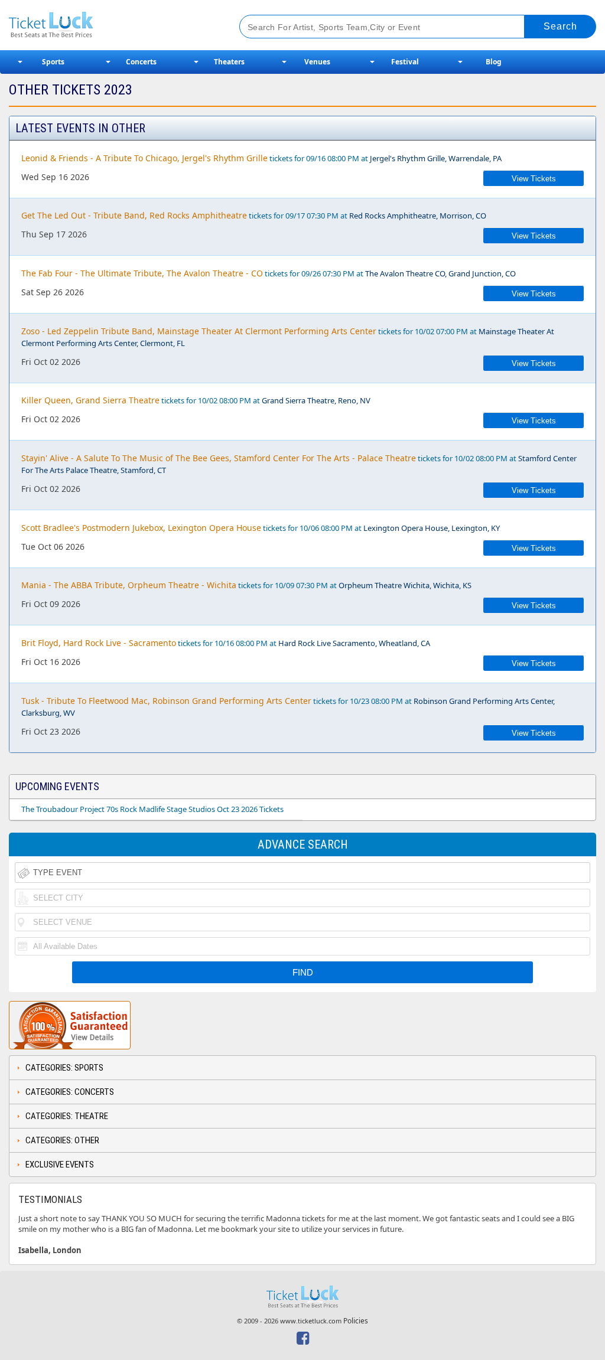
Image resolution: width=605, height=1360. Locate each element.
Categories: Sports (64, 1067)
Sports (53, 62)
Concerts (141, 62)
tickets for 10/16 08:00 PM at (225, 642)
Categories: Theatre (66, 1116)
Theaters (229, 62)
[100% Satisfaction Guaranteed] (70, 1025)
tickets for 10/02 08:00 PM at (195, 400)
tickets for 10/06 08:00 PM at (260, 527)
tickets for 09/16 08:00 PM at (261, 158)
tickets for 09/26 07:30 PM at (268, 273)
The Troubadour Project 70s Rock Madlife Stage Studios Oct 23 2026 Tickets (152, 809)
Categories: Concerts (69, 1092)
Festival (405, 62)
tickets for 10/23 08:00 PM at (288, 706)
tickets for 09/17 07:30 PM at (253, 215)
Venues (317, 62)
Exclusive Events (59, 1164)
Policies (355, 1321)
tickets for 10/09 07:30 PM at (246, 585)
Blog (494, 62)
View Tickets (534, 178)
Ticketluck (111, 25)
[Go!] (560, 26)
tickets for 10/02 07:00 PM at (287, 336)
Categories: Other (62, 1140)
